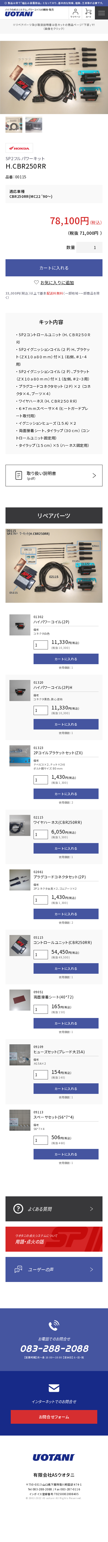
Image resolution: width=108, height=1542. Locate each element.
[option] (54, 77)
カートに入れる (54, 268)
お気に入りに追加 (57, 282)
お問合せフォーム (54, 1416)
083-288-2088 (54, 1348)
